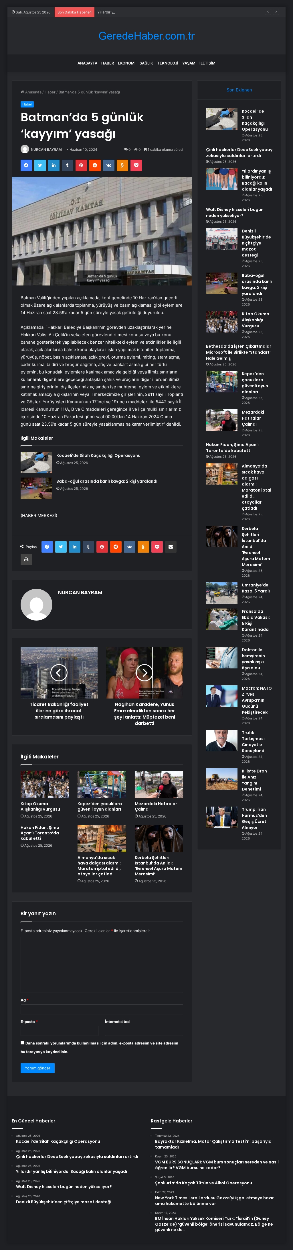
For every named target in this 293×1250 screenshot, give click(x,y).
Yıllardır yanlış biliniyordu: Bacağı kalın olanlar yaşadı (143, 12)
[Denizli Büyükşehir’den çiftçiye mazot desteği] (221, 239)
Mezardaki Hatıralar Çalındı (156, 806)
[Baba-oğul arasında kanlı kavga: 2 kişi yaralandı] (36, 488)
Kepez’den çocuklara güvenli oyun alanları (100, 806)
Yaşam (188, 63)
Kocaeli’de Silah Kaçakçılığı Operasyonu (98, 455)
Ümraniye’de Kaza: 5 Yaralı (256, 588)
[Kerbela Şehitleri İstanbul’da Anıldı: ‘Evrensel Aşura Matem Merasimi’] (159, 838)
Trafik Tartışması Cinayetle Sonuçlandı (254, 742)
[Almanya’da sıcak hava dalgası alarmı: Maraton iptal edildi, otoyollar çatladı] (102, 838)
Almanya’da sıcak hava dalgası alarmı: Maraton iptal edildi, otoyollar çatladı (99, 866)
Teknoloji (167, 63)
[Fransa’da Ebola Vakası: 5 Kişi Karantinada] (221, 619)
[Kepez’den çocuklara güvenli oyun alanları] (102, 784)
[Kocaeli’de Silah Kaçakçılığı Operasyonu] (36, 462)
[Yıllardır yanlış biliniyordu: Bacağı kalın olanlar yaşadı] (221, 179)
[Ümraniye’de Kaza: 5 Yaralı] (221, 593)
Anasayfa (87, 63)
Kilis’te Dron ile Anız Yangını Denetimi (254, 780)
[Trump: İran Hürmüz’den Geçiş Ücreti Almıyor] (221, 817)
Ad (25, 1000)
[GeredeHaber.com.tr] (146, 36)
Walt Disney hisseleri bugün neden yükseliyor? (235, 212)
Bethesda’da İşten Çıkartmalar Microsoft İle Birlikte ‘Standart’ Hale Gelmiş (238, 352)
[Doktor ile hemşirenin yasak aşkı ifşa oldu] (221, 657)
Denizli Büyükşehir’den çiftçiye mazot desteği (256, 243)
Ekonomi (127, 63)
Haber (107, 63)
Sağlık (146, 63)
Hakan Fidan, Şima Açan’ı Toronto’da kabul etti (40, 833)
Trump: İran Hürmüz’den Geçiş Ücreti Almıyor (255, 818)
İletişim (207, 63)
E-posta (29, 1021)
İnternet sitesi (117, 1021)
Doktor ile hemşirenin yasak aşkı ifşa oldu (253, 659)
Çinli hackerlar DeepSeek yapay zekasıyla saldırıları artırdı (239, 153)
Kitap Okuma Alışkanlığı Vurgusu (40, 806)
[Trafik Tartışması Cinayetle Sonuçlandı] (221, 740)
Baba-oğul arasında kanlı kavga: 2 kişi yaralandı (106, 481)
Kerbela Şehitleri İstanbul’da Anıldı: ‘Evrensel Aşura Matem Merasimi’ (158, 866)
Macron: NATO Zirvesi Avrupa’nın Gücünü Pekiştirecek (257, 700)
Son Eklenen (239, 90)
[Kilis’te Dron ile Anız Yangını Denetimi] (221, 779)
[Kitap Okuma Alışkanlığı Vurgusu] (45, 784)
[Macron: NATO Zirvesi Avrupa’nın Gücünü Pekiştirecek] (221, 696)
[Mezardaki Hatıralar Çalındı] (159, 784)
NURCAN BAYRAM (46, 149)
